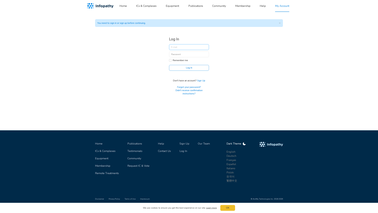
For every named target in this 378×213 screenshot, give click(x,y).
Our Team (204, 143)
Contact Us (164, 151)
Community (134, 158)
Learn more (211, 207)
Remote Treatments (107, 173)
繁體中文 (232, 181)
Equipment (101, 158)
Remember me (180, 60)
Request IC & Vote (138, 166)
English (231, 152)
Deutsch (231, 156)
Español (231, 164)
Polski (230, 172)
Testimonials (134, 151)
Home (98, 143)
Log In (183, 151)
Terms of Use (130, 199)
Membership (102, 166)
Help (161, 143)
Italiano (231, 168)
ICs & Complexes (105, 151)
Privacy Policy (114, 199)
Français (231, 160)
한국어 (230, 176)
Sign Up (201, 80)
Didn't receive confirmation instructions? (189, 92)
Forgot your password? (189, 87)
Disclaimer (99, 199)
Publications (134, 143)
